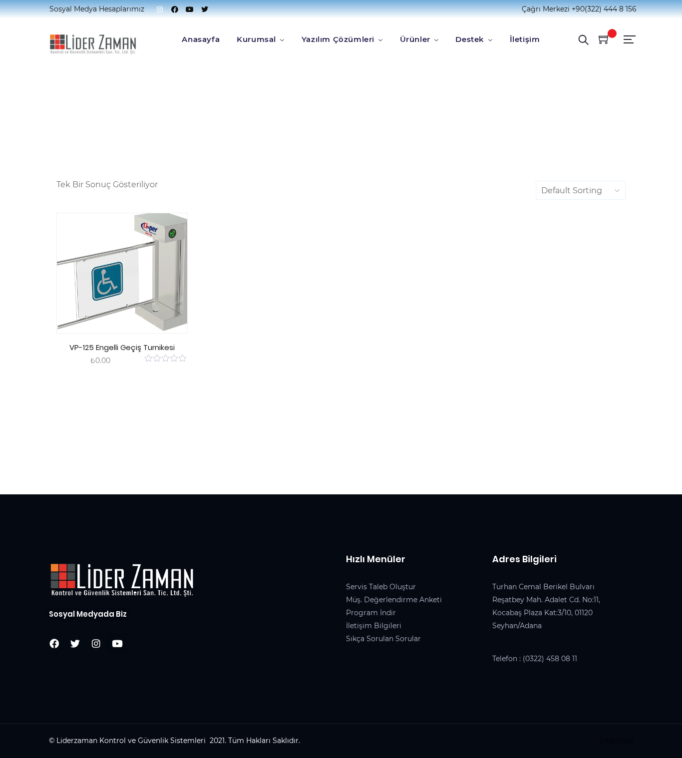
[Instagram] (159, 9)
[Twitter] (204, 9)
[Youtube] (189, 9)
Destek (469, 39)
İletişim (525, 39)
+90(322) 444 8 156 (604, 8)
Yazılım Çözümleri (338, 39)
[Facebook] (174, 9)
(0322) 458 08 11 (550, 658)
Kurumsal (256, 39)
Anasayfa (201, 39)
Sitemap (616, 741)
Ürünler (415, 39)
